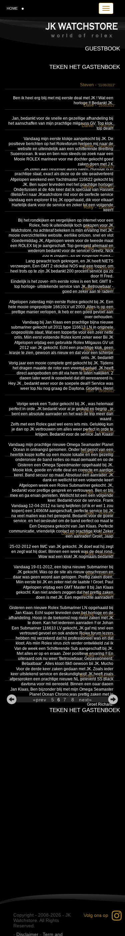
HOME (12, 8)
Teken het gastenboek (84, 67)
